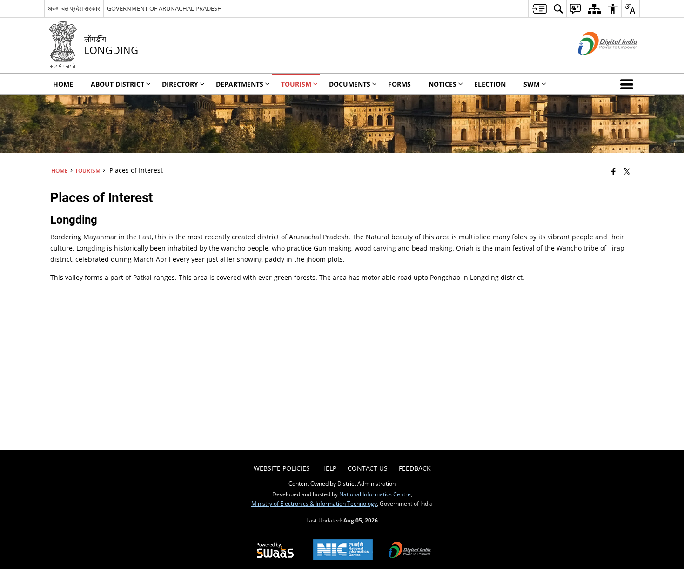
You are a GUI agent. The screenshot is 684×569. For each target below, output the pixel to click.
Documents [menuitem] (349, 84)
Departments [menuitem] (239, 84)
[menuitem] (539, 8)
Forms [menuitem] (399, 84)
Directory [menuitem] (180, 84)
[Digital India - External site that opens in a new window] (596, 63)
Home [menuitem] (63, 84)
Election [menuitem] (490, 84)
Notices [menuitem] (442, 84)
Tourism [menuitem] (296, 84)
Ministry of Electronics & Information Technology (314, 503)
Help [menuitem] (328, 468)
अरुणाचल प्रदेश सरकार (74, 8)
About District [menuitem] (117, 84)
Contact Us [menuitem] (368, 468)
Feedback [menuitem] (415, 468)
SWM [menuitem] (531, 84)
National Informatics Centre (375, 494)
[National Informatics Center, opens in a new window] (343, 550)
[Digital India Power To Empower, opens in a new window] (410, 551)
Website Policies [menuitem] (282, 468)
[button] (628, 84)
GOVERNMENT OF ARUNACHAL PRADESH (164, 8)
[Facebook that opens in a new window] (613, 171)
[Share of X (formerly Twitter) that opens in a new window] (627, 171)
